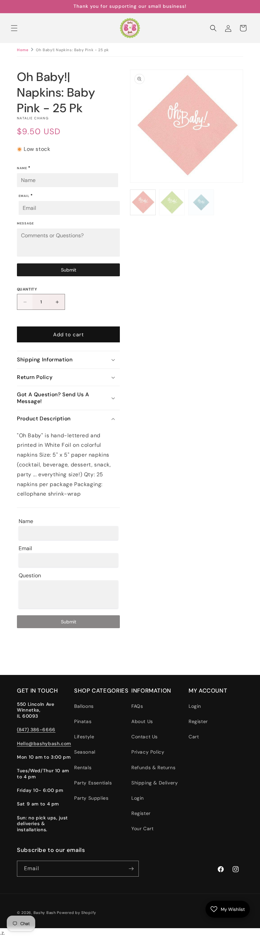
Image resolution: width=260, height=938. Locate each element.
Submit (68, 270)
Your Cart (142, 828)
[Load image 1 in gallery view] (143, 202)
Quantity (27, 289)
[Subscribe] (131, 869)
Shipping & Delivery (154, 783)
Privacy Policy (147, 752)
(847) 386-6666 (36, 729)
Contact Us (144, 737)
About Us (142, 721)
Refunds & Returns (153, 767)
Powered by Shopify (76, 912)
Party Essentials (93, 783)
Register (141, 813)
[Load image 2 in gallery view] (172, 202)
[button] (14, 28)
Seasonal (84, 752)
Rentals (82, 767)
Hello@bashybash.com (44, 743)
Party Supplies (91, 798)
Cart (194, 737)
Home (22, 49)
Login (137, 798)
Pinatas (82, 721)
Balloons (84, 706)
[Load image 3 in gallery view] (201, 202)
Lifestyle (84, 737)
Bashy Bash (45, 912)
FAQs (137, 706)
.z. (134, 469)
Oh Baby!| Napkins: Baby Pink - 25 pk (72, 49)
